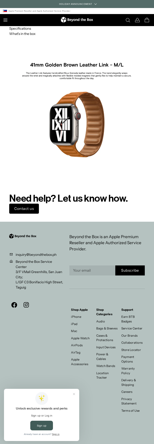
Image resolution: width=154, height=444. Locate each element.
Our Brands (129, 335)
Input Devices (106, 347)
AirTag (75, 352)
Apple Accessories (79, 362)
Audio (100, 321)
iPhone (76, 317)
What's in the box (22, 34)
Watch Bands (105, 366)
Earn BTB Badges (128, 319)
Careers (127, 392)
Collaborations (132, 342)
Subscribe (130, 270)
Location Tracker (102, 375)
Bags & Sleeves (107, 328)
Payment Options (127, 359)
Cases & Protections (104, 338)
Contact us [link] (24, 208)
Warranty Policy (128, 371)
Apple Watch (80, 338)
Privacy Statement (129, 401)
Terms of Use (130, 411)
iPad (74, 324)
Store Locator (131, 350)
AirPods (77, 345)
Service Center (131, 328)
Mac (74, 331)
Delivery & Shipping (128, 382)
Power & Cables (102, 356)
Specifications (20, 28)
